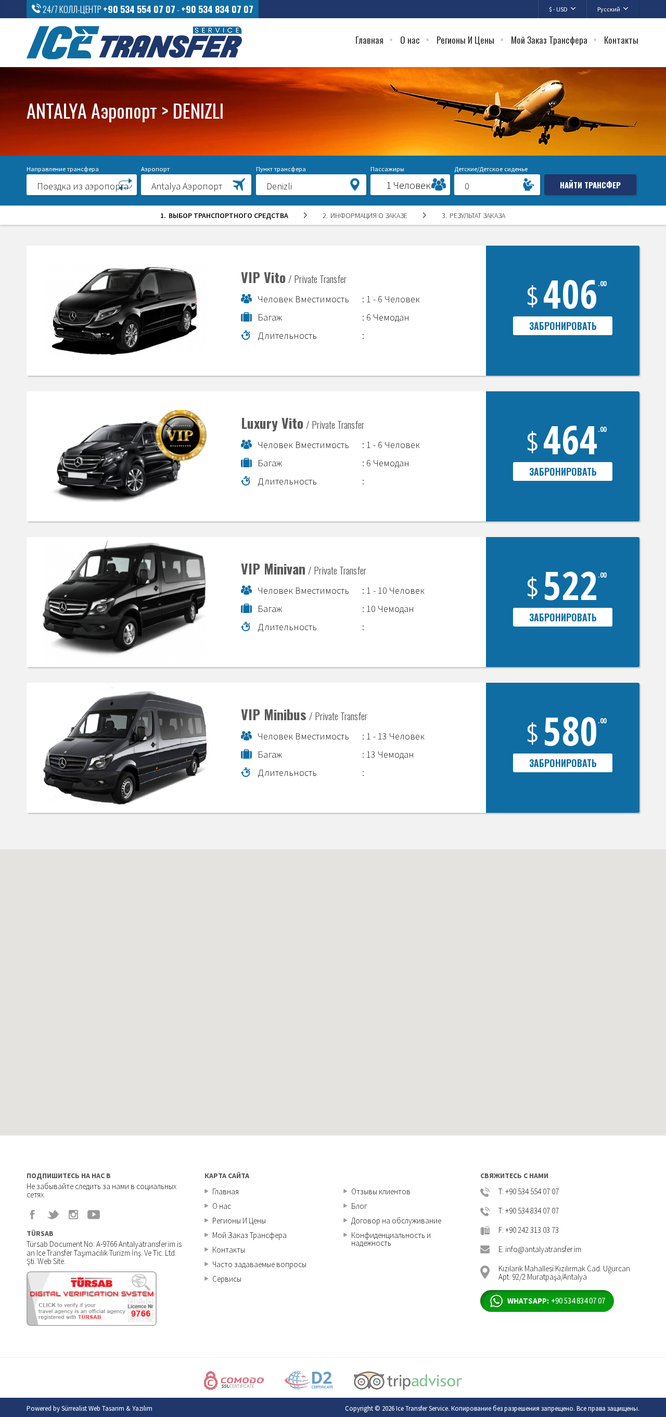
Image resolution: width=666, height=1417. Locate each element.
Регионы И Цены (465, 39)
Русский (608, 9)
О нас (410, 39)
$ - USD (558, 9)
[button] (82, 184)
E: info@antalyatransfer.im (539, 1249)
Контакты (621, 39)
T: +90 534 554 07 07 (528, 1192)
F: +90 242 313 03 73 (528, 1230)
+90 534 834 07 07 (217, 9)
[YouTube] (93, 1214)
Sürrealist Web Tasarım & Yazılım (106, 1408)
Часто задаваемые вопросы (259, 1264)
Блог (359, 1206)
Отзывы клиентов (381, 1191)
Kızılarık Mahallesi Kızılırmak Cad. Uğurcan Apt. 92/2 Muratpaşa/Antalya (564, 1272)
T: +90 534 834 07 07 (528, 1211)
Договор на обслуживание (396, 1220)
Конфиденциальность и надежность (391, 1239)
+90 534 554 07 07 (139, 9)
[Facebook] (33, 1214)
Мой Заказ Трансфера (549, 39)
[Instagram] (73, 1214)
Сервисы (226, 1279)
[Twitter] (53, 1214)
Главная (369, 39)
